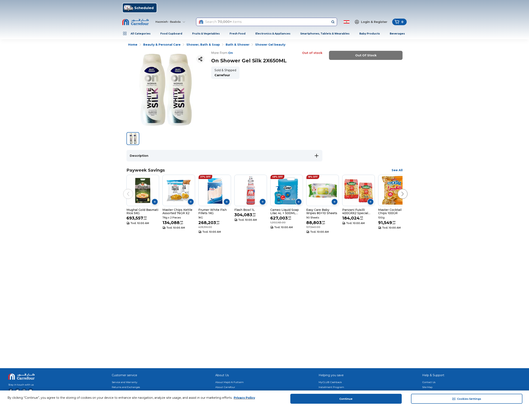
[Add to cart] (154, 201)
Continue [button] (346, 398)
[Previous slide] (124, 190)
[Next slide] (398, 190)
